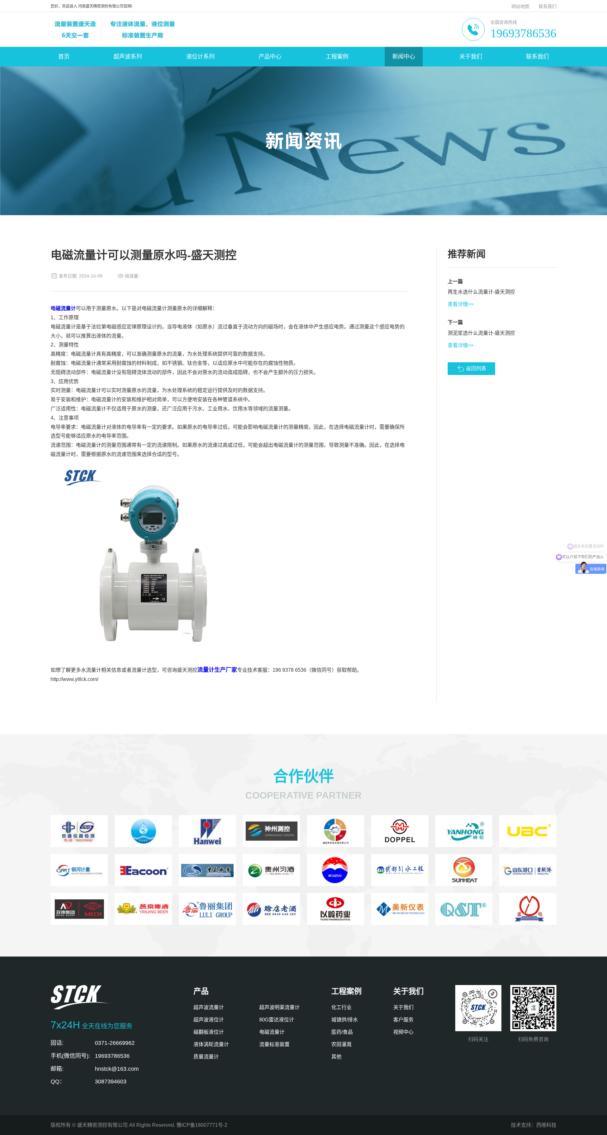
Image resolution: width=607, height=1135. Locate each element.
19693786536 (523, 33)
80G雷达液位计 (276, 1019)
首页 (64, 56)
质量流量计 (206, 1056)
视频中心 (403, 1032)
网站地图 (520, 6)
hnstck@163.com (117, 1069)
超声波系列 (127, 56)
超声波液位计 (208, 1019)
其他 (336, 1056)
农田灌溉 (341, 1044)
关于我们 (470, 56)
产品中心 (270, 56)
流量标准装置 (274, 1044)
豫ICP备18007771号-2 (201, 1125)
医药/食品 (342, 1032)
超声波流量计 (208, 1007)
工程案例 (337, 56)
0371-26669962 (115, 1043)
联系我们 (547, 6)
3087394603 (110, 1081)
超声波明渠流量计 (279, 1007)
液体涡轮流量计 (211, 1044)
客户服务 (403, 1019)
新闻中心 (403, 56)
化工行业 (341, 1007)
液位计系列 (200, 56)
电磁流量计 (272, 1032)
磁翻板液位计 (208, 1032)
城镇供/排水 (344, 1019)
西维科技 (546, 1125)
